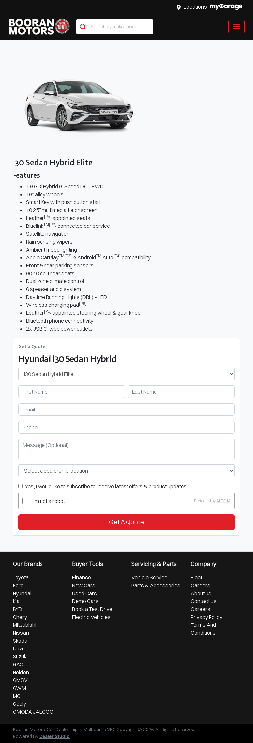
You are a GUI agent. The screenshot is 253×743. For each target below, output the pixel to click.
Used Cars (84, 593)
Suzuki (20, 656)
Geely (19, 704)
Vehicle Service (149, 577)
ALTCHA (223, 500)
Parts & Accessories (155, 585)
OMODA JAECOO (33, 711)
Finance (81, 577)
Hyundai (22, 593)
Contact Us (204, 601)
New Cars (83, 585)
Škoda (20, 640)
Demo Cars (85, 601)
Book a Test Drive (92, 609)
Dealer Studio (54, 736)
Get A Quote (126, 522)
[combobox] (114, 26)
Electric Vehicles (91, 617)
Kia (16, 601)
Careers (200, 585)
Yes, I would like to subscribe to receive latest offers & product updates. (106, 486)
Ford (18, 585)
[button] (236, 26)
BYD (17, 609)
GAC (18, 664)
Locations (195, 6)
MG (17, 696)
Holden (21, 672)
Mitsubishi (24, 625)
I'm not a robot (49, 501)
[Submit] (83, 26)
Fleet (196, 577)
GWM (19, 688)
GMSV (20, 680)
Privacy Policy (206, 617)
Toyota (21, 577)
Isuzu (19, 648)
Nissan (21, 632)
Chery (20, 617)
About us (201, 593)
